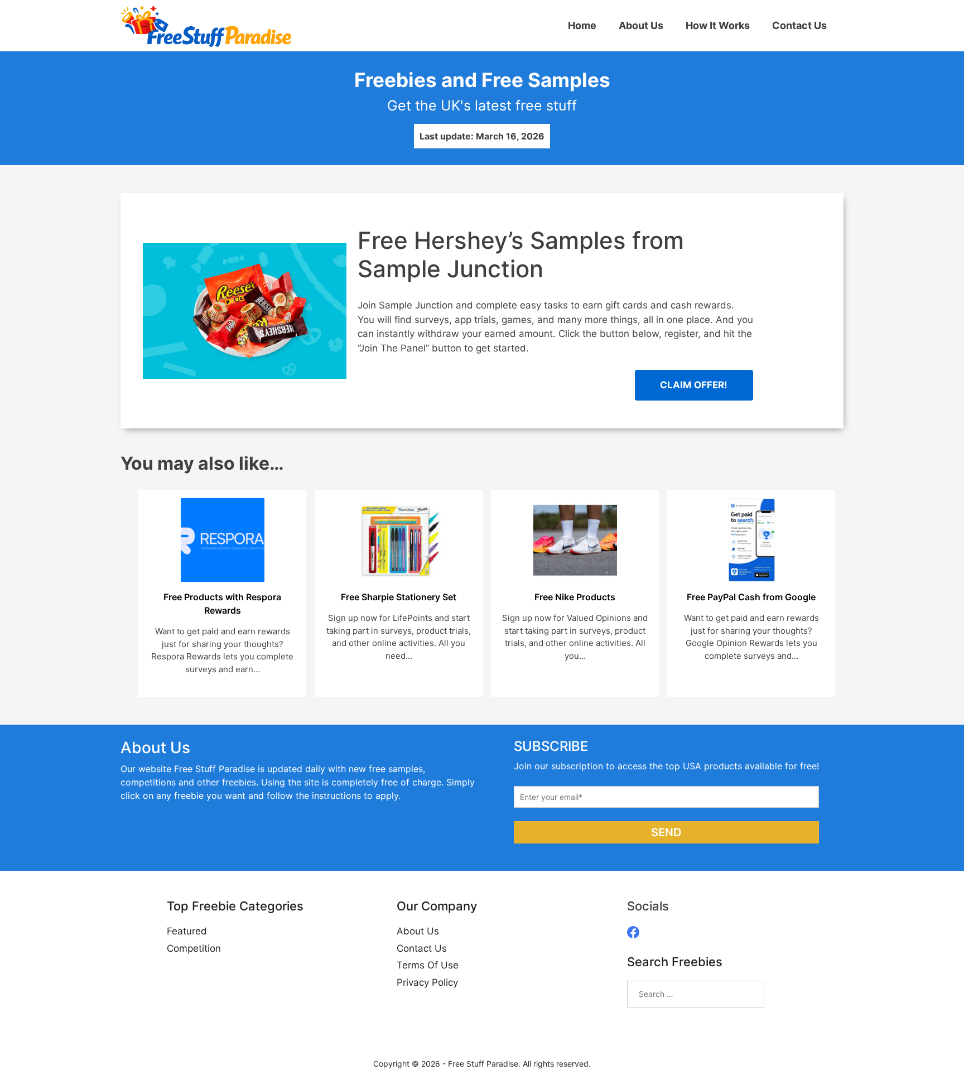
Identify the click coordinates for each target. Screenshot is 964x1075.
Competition (194, 948)
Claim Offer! (693, 385)
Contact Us (799, 25)
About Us (641, 25)
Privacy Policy (427, 982)
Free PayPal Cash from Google (751, 596)
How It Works (718, 25)
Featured (187, 931)
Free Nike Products (574, 596)
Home (582, 25)
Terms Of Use (428, 965)
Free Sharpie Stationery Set (398, 596)
